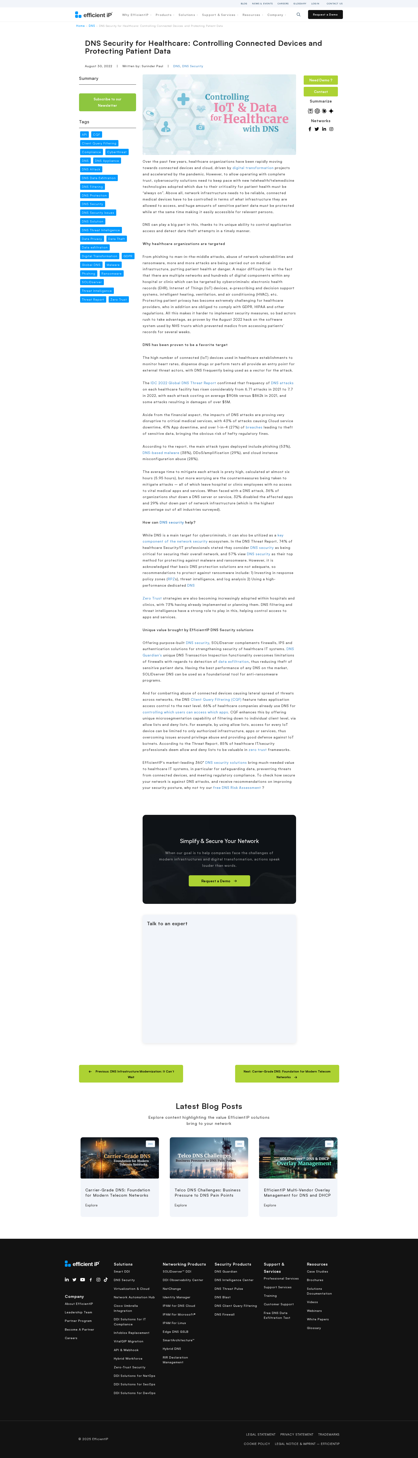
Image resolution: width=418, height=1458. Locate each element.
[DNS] (120, 1157)
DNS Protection (94, 195)
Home (80, 25)
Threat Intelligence (97, 291)
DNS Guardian (226, 1271)
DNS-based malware (161, 453)
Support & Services (219, 15)
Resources (252, 15)
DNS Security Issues (98, 212)
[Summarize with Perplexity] (310, 111)
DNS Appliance (107, 161)
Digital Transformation (99, 256)
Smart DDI (122, 1271)
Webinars (314, 1310)
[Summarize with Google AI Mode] (331, 111)
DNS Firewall (225, 1314)
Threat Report (93, 299)
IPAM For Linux (174, 1323)
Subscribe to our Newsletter (107, 102)
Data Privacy (92, 239)
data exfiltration (233, 661)
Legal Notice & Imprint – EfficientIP (307, 1444)
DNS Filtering (92, 186)
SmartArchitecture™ (179, 1340)
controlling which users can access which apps (185, 712)
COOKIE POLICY (257, 1444)
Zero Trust (118, 299)
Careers (283, 3)
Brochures (315, 1280)
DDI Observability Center (183, 1280)
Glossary (300, 3)
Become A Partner (79, 1329)
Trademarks (329, 1434)
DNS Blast (223, 1297)
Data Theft (116, 239)
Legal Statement (261, 1434)
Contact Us (335, 3)
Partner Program (78, 1321)
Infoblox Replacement (132, 1333)
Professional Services (281, 1278)
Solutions (187, 15)
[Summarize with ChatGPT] (317, 111)
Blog (244, 3)
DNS (92, 25)
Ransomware (111, 273)
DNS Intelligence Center (234, 1280)
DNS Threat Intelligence (101, 230)
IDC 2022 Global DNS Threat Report (183, 383)
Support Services (278, 1287)
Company (276, 15)
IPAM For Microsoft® (179, 1314)
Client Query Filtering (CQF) (216, 699)
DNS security (172, 522)
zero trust (258, 749)
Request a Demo (325, 14)
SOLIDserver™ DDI (177, 1271)
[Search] (302, 14)
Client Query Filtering (99, 143)
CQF (96, 134)
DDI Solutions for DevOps (135, 1393)
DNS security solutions (226, 762)
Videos (312, 1302)
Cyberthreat (117, 152)
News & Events (262, 3)
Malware (113, 265)
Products (164, 15)
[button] (131, 1074)
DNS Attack (91, 169)
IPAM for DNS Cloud (179, 1305)
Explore (91, 1205)
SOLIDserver (92, 282)
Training (270, 1295)
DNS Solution (92, 221)
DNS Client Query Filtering (236, 1305)
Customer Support (279, 1304)
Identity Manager (176, 1297)
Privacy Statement (297, 1434)
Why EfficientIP (136, 15)
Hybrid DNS (172, 1348)
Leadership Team (78, 1312)
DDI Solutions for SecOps (134, 1384)
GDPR (128, 256)
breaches (254, 427)
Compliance (91, 152)
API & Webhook (126, 1350)
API (84, 134)
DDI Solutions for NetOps (134, 1375)
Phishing (88, 273)
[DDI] (298, 1157)
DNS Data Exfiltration (99, 178)
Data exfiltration (95, 247)
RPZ (171, 579)
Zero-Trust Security (130, 1367)
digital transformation (253, 168)
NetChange (172, 1288)
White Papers (318, 1319)
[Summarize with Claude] (324, 111)
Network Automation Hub (134, 1297)
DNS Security (192, 66)
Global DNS (91, 265)
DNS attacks (282, 383)
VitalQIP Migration (128, 1341)
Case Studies (317, 1271)
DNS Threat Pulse (229, 1288)
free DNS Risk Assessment (237, 787)
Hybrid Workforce (128, 1358)
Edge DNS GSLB (176, 1331)
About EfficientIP (79, 1304)
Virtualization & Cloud (132, 1288)
